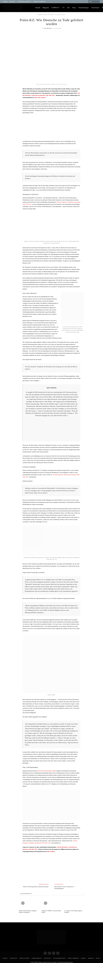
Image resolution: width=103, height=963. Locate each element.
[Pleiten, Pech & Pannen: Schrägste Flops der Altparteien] (29, 903)
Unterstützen (95, 7)
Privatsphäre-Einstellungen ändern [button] (65, 962)
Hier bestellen (51, 851)
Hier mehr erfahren (40, 97)
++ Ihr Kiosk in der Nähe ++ (24, 1)
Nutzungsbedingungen (59, 958)
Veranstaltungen (83, 7)
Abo (68, 7)
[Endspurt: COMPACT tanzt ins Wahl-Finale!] (51, 903)
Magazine (46, 7)
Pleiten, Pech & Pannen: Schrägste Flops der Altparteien (27, 911)
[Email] (6, 98)
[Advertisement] (51, 127)
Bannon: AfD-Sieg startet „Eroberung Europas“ (36, 886)
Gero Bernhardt (48, 28)
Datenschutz (47, 958)
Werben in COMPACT (40, 1)
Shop (74, 7)
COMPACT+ (55, 7)
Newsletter (12, 1)
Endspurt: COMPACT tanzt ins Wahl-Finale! (51, 911)
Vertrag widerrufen (73, 958)
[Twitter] (6, 93)
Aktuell (37, 7)
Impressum (91, 958)
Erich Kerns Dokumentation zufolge (46, 771)
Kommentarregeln (37, 958)
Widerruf (83, 958)
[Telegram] (6, 89)
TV (63, 7)
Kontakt (5, 1)
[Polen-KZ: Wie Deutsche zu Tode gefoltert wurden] (51, 81)
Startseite (40, 14)
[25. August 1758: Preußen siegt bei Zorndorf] (74, 903)
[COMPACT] (13, 8)
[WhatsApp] (6, 102)
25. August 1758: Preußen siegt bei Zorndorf (73, 911)
